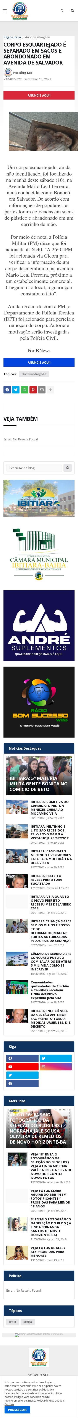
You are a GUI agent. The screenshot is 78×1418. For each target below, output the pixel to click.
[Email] (42, 389)
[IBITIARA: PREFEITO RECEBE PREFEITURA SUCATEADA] (17, 881)
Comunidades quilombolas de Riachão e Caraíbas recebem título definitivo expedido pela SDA (50, 990)
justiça (27, 1322)
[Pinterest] (33, 389)
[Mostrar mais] (50, 389)
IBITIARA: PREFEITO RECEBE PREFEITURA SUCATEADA (46, 879)
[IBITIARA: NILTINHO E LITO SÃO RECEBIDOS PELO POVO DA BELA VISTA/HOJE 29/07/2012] (17, 831)
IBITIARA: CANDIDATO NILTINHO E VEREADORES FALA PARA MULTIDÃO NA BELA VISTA (51, 857)
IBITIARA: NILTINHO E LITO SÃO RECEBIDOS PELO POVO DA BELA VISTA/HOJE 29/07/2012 (50, 832)
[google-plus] (56, 1075)
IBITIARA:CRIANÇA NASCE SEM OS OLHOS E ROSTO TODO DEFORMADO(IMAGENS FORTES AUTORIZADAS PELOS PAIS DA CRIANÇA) (51, 931)
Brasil (12, 1322)
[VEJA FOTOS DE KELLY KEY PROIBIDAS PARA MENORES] (17, 1253)
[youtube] (22, 1066)
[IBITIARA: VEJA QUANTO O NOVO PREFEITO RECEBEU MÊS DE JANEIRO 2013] (17, 901)
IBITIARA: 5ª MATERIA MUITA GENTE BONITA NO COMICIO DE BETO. (39, 784)
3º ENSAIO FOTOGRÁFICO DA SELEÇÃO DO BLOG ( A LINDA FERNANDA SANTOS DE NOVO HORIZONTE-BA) (51, 1227)
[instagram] (56, 1066)
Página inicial (12, 37)
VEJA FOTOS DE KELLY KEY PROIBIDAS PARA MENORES (48, 1251)
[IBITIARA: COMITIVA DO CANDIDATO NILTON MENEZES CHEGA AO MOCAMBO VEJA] (17, 807)
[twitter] (56, 1058)
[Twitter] (16, 389)
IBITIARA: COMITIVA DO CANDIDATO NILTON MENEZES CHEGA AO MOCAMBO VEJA (50, 807)
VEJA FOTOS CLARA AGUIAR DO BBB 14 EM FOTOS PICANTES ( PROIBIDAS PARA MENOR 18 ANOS (50, 1198)
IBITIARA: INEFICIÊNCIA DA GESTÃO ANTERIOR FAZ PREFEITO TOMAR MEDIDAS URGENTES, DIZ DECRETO (51, 1018)
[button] (5, 11)
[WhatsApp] (24, 389)
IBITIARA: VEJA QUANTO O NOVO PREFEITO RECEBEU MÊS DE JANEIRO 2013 (51, 902)
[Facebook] (7, 389)
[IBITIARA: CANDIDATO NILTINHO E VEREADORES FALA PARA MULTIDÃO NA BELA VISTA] (17, 856)
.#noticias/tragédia (37, 37)
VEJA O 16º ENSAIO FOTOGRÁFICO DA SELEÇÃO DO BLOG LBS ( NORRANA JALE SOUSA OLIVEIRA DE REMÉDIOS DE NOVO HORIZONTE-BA (38, 1128)
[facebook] (22, 1058)
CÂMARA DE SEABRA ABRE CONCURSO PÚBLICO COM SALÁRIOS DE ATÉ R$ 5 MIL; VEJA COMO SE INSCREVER (51, 961)
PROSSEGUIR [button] (17, 1410)
